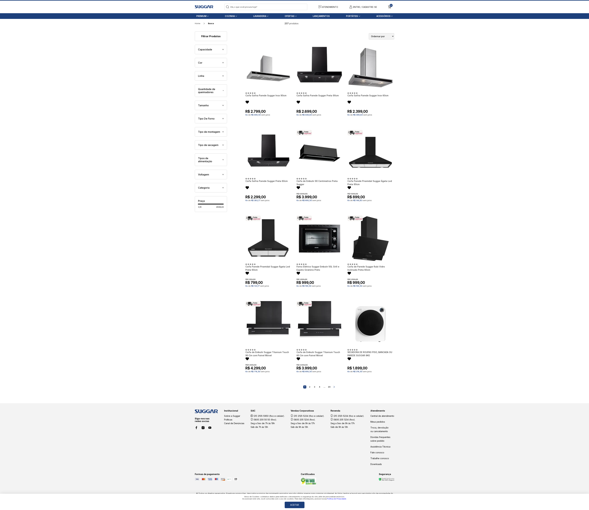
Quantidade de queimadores (206, 91)
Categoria (204, 187)
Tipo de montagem (209, 131)
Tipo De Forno (206, 118)
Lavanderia (259, 16)
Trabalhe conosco (379, 458)
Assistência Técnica (380, 446)
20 (329, 387)
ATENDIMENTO (330, 7)
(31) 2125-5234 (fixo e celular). (308, 416)
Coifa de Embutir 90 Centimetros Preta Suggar (317, 183)
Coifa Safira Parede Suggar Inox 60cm (367, 95)
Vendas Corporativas (302, 410)
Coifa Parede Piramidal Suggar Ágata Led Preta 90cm (369, 183)
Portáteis (352, 16)
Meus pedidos (377, 421)
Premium (201, 16)
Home (197, 23)
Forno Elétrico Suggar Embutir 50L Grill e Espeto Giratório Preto (317, 268)
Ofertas (289, 16)
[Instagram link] (203, 427)
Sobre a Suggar (232, 416)
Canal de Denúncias (234, 423)
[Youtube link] (209, 427)
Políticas (228, 419)
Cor (200, 62)
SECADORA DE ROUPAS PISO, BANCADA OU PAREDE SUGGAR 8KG (369, 354)
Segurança (385, 474)
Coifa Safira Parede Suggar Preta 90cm (317, 95)
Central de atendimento (382, 416)
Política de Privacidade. (337, 499)
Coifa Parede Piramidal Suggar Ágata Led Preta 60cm (267, 268)
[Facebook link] (196, 427)
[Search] (227, 7)
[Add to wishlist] (247, 102)
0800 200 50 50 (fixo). (265, 419)
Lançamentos (321, 16)
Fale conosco (377, 452)
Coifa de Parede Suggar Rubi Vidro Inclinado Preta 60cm (366, 268)
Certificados (308, 474)
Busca (211, 23)
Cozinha (230, 16)
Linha (201, 75)
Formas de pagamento (207, 474)
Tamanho (203, 105)
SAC (253, 410)
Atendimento (377, 410)
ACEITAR (294, 505)
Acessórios (383, 16)
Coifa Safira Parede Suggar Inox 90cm (265, 95)
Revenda (335, 410)
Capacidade (205, 49)
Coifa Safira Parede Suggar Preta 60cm (266, 181)
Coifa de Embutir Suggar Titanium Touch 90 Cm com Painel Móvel (267, 354)
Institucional (231, 410)
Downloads (376, 464)
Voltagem (203, 174)
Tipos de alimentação (205, 160)
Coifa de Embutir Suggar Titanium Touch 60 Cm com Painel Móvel (318, 354)
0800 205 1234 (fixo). (304, 419)
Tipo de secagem (208, 145)
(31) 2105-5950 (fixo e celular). (269, 416)
